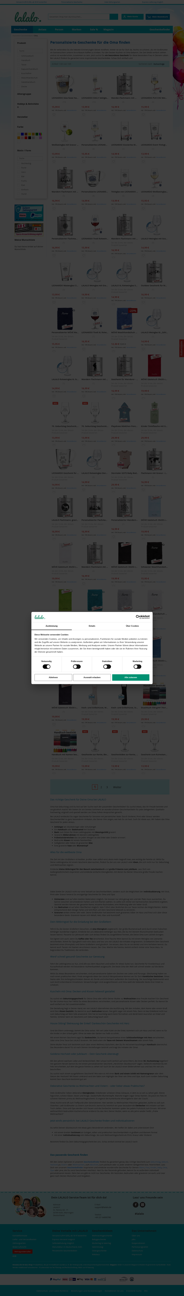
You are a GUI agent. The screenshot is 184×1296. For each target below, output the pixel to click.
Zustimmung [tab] (52, 626)
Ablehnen (53, 677)
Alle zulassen (130, 677)
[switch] (77, 667)
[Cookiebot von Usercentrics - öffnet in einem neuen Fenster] (138, 617)
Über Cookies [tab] (132, 626)
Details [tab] (92, 626)
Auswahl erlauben (92, 677)
